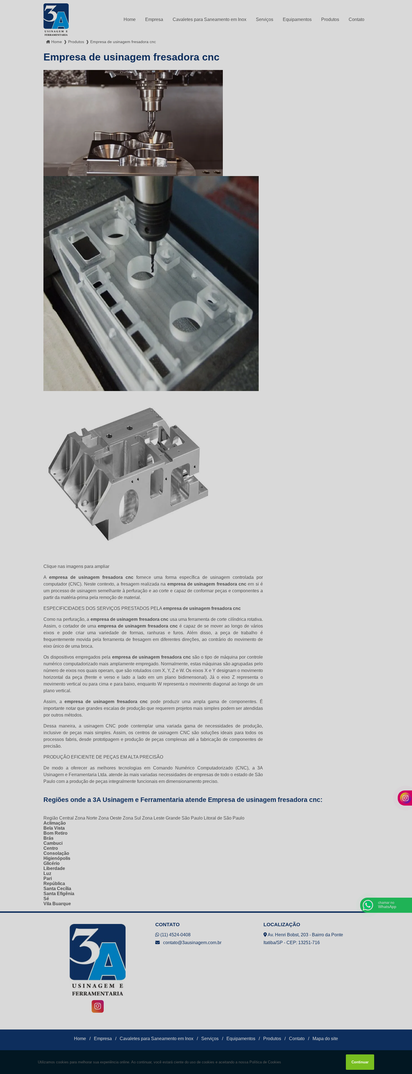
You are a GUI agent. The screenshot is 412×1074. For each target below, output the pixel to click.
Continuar (360, 1062)
